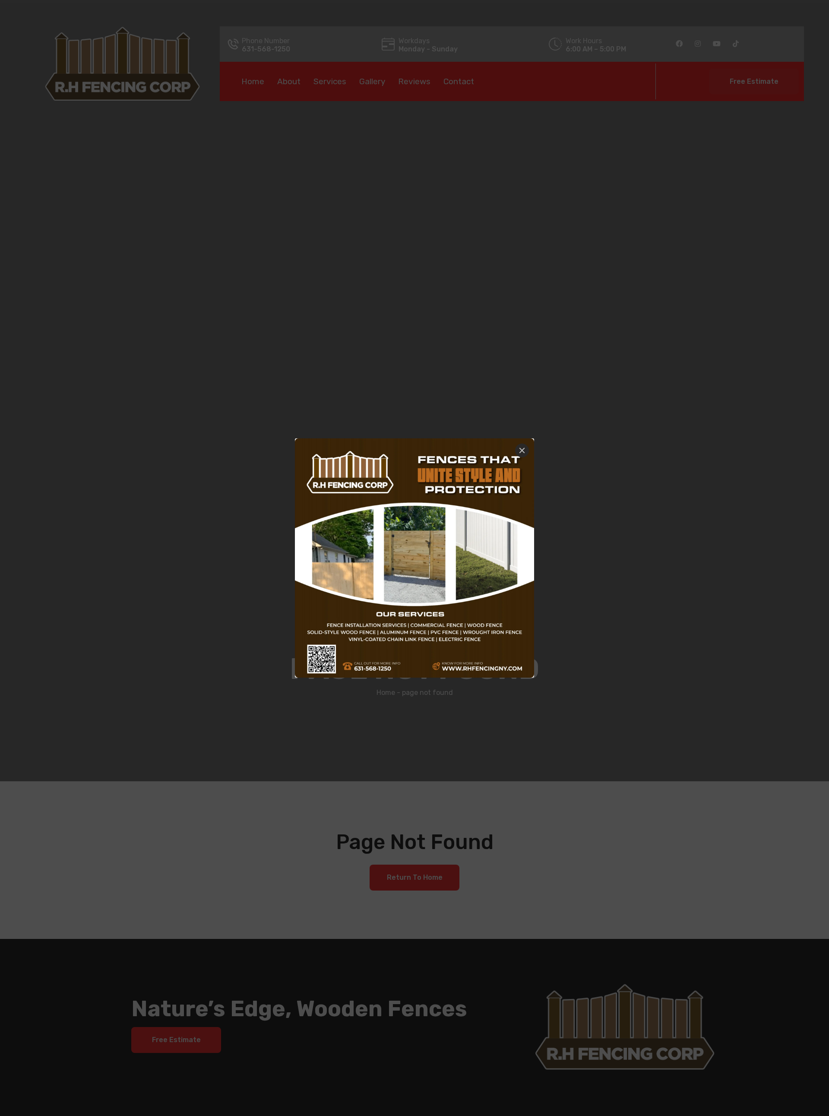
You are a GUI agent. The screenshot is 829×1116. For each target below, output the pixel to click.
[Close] (522, 450)
